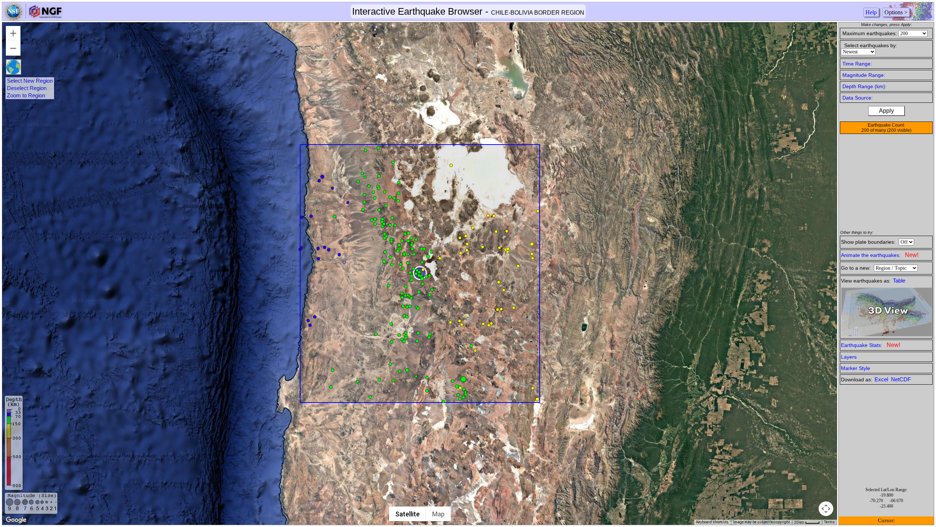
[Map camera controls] (826, 508)
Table (899, 281)
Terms (829, 522)
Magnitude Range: (863, 75)
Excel (882, 379)
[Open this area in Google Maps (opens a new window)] (16, 520)
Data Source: (857, 98)
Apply (886, 111)
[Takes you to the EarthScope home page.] (32, 18)
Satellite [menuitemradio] (407, 514)
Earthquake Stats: (870, 345)
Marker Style (855, 368)
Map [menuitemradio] (438, 514)
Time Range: (857, 64)
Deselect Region (26, 88)
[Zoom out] (13, 48)
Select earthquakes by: (870, 45)
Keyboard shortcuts (712, 522)
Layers (849, 357)
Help (871, 12)
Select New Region (30, 81)
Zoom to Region (26, 95)
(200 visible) (899, 130)
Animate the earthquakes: (879, 255)
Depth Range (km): (864, 86)
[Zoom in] (13, 33)
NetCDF (901, 379)
